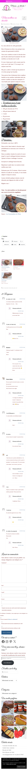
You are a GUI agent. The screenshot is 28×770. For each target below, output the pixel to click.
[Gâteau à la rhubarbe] (7, 719)
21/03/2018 (21, 324)
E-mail (2, 592)
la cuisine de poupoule (11, 531)
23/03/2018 (21, 298)
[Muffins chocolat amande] (18, 262)
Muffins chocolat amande (18, 266)
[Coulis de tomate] (20, 707)
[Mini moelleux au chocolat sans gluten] (6, 262)
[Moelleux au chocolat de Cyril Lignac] (6, 275)
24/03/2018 (19, 336)
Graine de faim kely (11, 324)
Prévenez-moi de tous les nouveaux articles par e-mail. (10, 628)
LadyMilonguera (10, 413)
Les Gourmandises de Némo (13, 214)
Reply (24, 298)
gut (7, 455)
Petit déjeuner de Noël (8, 752)
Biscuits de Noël (7, 750)
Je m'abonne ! (8, 662)
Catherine (8, 510)
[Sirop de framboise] (20, 732)
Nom (2, 585)
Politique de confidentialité (12, 619)
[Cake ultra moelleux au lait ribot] (7, 732)
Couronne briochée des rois (10, 745)
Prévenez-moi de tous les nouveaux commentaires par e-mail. (12, 623)
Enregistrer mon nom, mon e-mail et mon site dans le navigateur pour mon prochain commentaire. (14, 609)
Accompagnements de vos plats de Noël (13, 754)
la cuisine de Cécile (10, 299)
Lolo (7, 487)
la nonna (8, 434)
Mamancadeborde (16, 308)
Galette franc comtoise (8, 748)
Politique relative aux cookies (11, 764)
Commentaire (4, 562)
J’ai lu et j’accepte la (9, 619)
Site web (2, 599)
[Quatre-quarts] (20, 719)
